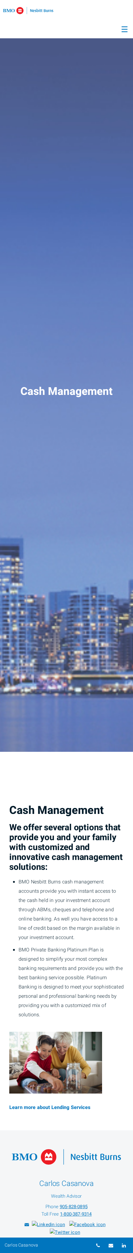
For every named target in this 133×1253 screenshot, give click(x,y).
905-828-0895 (74, 1206)
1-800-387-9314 (76, 1214)
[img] (66, 376)
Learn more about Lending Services (49, 1107)
